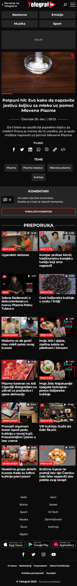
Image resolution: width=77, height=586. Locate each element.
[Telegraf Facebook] (23, 554)
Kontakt (51, 573)
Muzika (19, 23)
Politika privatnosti (32, 573)
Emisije (57, 15)
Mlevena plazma (60, 167)
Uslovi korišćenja (60, 565)
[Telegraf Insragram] (43, 554)
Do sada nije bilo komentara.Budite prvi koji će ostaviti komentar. (41, 199)
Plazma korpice (33, 167)
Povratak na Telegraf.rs (11, 4)
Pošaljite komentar (38, 211)
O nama (12, 565)
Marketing (25, 565)
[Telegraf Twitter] (33, 554)
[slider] (38, 93)
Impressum (40, 565)
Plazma (11, 167)
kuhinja (38, 177)
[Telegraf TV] (53, 554)
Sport (57, 23)
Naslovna (19, 15)
